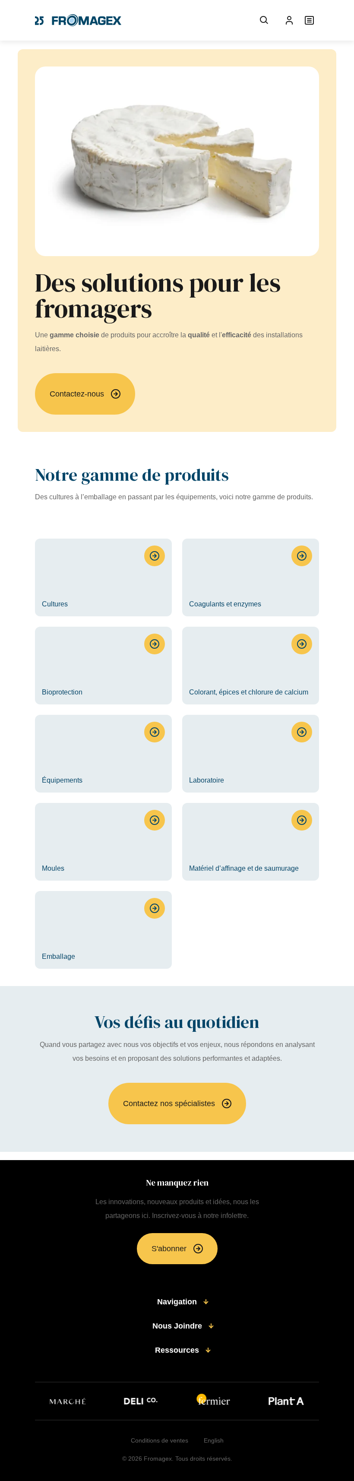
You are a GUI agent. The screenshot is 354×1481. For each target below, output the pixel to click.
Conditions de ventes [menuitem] (159, 1440)
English (214, 1440)
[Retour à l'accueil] (78, 20)
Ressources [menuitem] (177, 1350)
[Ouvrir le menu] (309, 20)
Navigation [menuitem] (177, 1302)
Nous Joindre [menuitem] (177, 1326)
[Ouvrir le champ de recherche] (264, 20)
